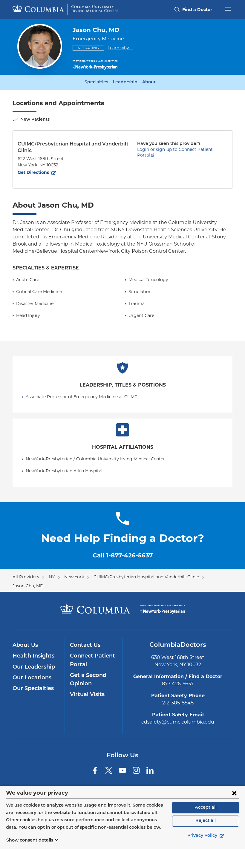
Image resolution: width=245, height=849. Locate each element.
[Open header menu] (227, 8)
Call (123, 555)
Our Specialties (33, 689)
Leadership (125, 82)
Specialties (96, 82)
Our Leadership (34, 667)
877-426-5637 (178, 683)
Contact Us (85, 645)
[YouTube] (122, 770)
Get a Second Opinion (88, 680)
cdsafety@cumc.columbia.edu (177, 722)
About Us (25, 645)
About (149, 82)
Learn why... (120, 47)
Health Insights (33, 656)
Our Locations (32, 678)
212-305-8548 (178, 703)
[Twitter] (109, 770)
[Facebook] (95, 770)
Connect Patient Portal (92, 660)
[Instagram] (136, 770)
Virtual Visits (87, 695)
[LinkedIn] (150, 770)
